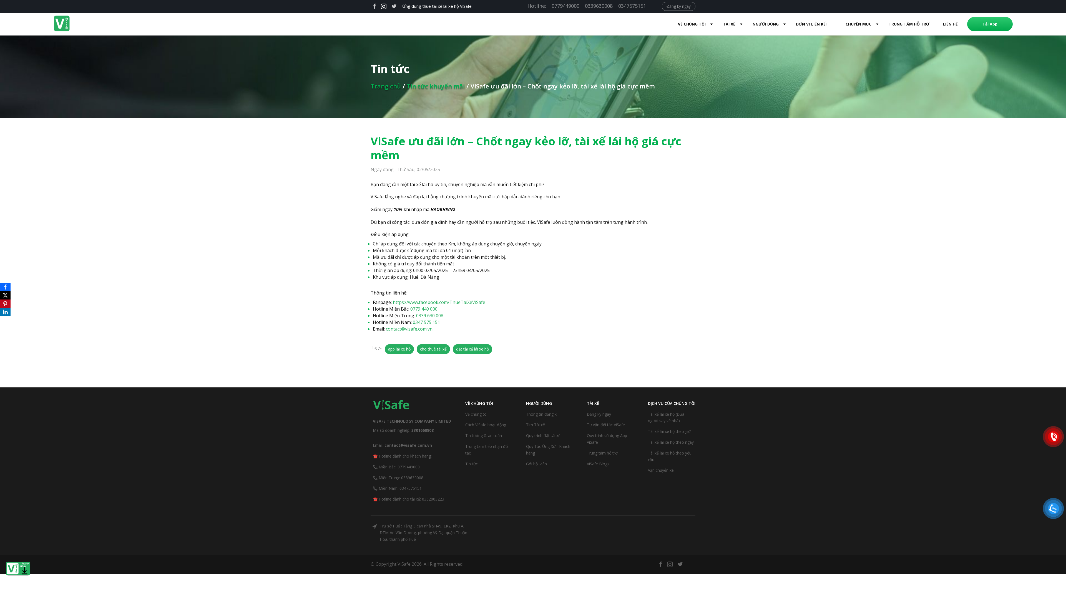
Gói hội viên (536, 463)
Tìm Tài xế (535, 424)
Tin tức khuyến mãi (436, 86)
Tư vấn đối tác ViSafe (606, 424)
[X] (5, 295)
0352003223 (433, 499)
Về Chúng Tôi (692, 24)
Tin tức (471, 463)
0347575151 (632, 5)
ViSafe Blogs (598, 463)
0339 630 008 (429, 316)
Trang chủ (386, 86)
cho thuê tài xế (433, 349)
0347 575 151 (426, 322)
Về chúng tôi (476, 414)
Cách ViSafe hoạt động (485, 424)
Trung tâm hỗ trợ (909, 24)
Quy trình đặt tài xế (543, 435)
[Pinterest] (5, 304)
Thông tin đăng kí (541, 414)
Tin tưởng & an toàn (483, 435)
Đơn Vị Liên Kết (812, 24)
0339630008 (599, 5)
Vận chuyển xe (661, 470)
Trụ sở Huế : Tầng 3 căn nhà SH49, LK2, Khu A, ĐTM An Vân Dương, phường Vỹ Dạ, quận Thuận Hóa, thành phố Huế (423, 532)
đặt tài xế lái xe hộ (472, 349)
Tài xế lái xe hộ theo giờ (669, 431)
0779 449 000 (424, 309)
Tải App (989, 24)
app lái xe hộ (399, 349)
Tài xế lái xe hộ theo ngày (671, 442)
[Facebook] (5, 287)
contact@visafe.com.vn (409, 329)
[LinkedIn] (5, 312)
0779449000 (565, 5)
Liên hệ (950, 24)
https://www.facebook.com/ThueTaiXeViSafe (439, 302)
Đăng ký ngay (679, 6)
